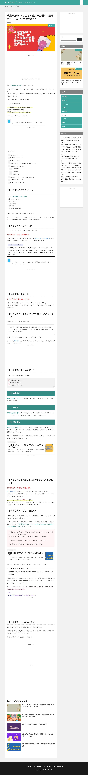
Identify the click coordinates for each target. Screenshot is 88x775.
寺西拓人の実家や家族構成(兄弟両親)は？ (34, 724)
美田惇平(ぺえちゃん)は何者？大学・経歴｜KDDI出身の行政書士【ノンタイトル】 (71, 82)
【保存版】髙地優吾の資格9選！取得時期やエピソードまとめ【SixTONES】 (38, 715)
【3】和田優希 (14, 174)
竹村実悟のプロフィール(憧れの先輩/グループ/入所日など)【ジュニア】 (25, 446)
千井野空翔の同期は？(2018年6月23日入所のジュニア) (22, 163)
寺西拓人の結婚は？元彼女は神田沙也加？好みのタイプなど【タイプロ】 (38, 735)
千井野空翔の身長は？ (15, 160)
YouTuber (65, 111)
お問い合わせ (37, 766)
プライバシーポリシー (49, 766)
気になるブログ (11, 2)
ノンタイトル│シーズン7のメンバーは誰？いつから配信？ (71, 63)
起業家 (64, 107)
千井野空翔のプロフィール (16, 155)
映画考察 (20, 2)
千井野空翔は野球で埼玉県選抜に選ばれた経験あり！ (22, 177)
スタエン (17, 6)
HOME (7, 6)
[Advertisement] (31, 65)
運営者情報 (60, 766)
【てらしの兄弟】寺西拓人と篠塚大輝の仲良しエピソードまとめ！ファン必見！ (38, 706)
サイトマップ (29, 766)
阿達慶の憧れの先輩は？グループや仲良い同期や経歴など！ (25, 554)
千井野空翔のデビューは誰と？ (17, 179)
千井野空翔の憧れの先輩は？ (16, 166)
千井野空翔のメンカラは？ (16, 157)
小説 (64, 126)
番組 (64, 122)
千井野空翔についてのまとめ (16, 182)
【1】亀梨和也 (14, 168)
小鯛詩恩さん (10, 595)
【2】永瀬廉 (14, 171)
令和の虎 (26, 2)
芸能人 (12, 6)
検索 (62, 37)
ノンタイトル (32, 2)
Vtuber (64, 115)
